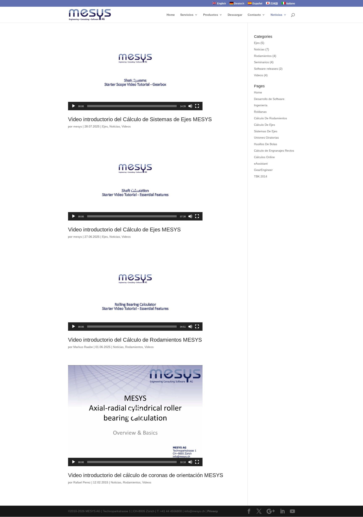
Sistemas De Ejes (265, 131)
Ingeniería (260, 105)
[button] (135, 72)
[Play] (73, 106)
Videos (126, 126)
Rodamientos (134, 347)
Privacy (212, 511)
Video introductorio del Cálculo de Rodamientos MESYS (135, 340)
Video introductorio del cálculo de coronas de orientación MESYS (145, 475)
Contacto (254, 14)
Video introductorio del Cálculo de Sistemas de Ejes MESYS (140, 119)
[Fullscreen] (197, 106)
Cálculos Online (264, 157)
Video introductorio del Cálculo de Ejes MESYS (124, 229)
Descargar (235, 14)
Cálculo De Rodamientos (270, 118)
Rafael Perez (82, 482)
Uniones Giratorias (266, 137)
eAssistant (261, 163)
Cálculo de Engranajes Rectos (274, 150)
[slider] (132, 106)
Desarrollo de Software (269, 99)
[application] (135, 72)
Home (171, 14)
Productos (210, 14)
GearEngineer (263, 170)
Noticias (276, 14)
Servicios (186, 14)
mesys (77, 126)
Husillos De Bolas (265, 144)
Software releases (266, 68)
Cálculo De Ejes (264, 124)
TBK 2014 (260, 176)
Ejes (105, 126)
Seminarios (261, 62)
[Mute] (190, 106)
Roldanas (260, 111)
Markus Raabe (83, 347)
